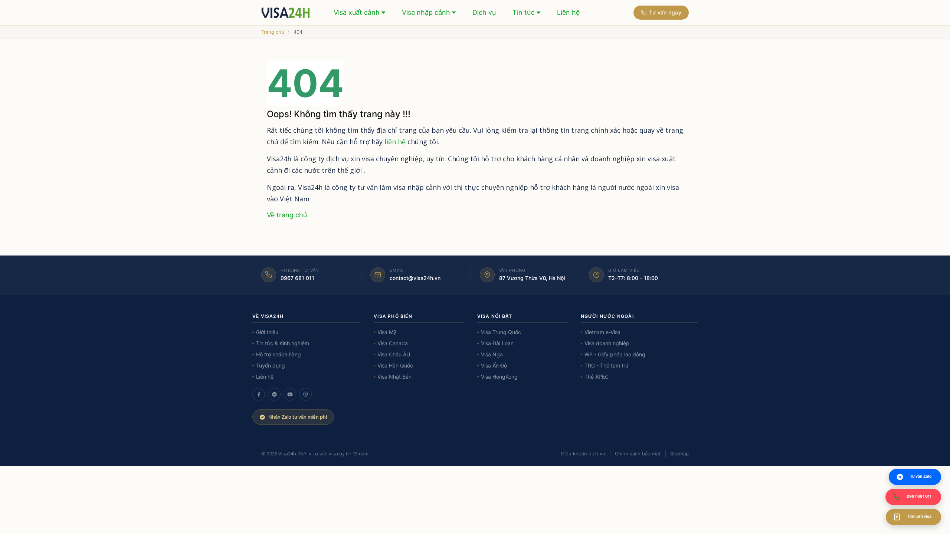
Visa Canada (392, 343)
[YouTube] (290, 394)
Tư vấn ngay (665, 12)
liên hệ (395, 141)
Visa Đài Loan (497, 343)
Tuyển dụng (270, 365)
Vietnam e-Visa (602, 332)
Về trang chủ (287, 215)
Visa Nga (492, 354)
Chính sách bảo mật (638, 453)
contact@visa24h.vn (415, 278)
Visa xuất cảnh (357, 12)
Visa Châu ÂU (393, 354)
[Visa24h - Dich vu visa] (286, 12)
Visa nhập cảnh (427, 12)
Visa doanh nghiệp (606, 343)
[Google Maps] (305, 394)
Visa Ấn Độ (494, 365)
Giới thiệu (267, 332)
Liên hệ (568, 12)
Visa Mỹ (386, 332)
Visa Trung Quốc (501, 332)
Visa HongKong (499, 376)
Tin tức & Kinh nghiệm (282, 343)
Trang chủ (272, 32)
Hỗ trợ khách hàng (278, 354)
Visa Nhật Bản (394, 376)
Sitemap (679, 453)
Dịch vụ (484, 12)
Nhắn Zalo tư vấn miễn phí (297, 417)
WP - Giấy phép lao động (614, 354)
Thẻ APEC (596, 376)
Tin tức (524, 12)
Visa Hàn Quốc (395, 365)
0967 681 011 (297, 278)
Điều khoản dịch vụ (583, 453)
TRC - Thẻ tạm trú (606, 365)
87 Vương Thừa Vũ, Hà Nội (532, 278)
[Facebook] (258, 394)
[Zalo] (274, 394)
